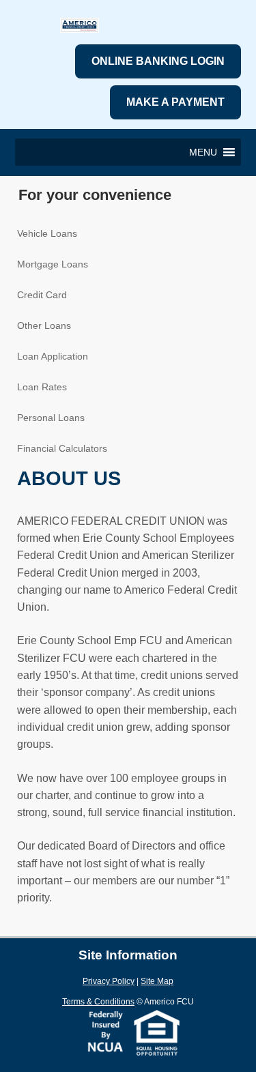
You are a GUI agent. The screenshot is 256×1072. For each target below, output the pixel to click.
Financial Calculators (62, 448)
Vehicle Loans (47, 233)
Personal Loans (51, 417)
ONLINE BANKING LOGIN (158, 61)
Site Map (157, 981)
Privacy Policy (108, 981)
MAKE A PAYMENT (175, 102)
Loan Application (52, 356)
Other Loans (44, 325)
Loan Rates (42, 386)
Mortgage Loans (52, 264)
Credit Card (42, 294)
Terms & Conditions (98, 1001)
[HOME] (79, 28)
